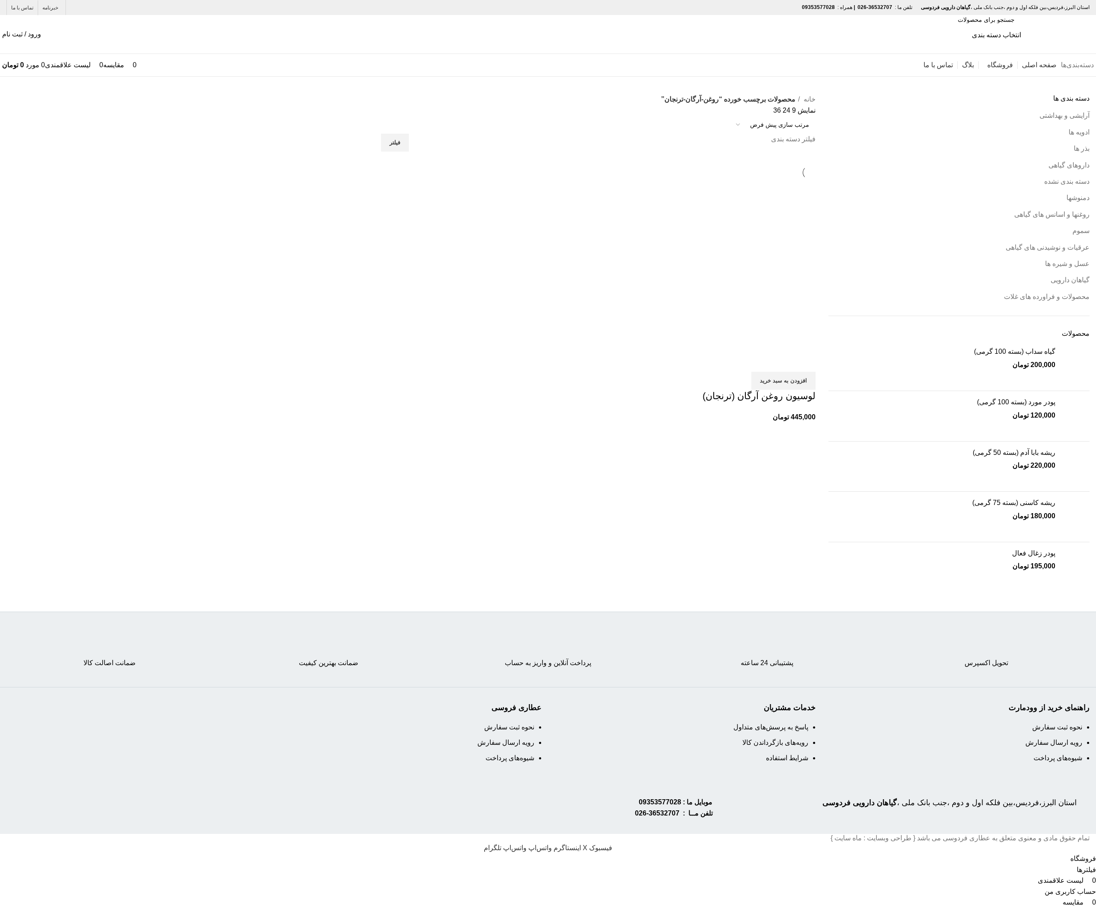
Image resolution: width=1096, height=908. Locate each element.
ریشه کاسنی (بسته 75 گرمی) (1013, 502)
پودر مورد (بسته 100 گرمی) (1016, 402)
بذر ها (1082, 148)
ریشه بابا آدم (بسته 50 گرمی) (1014, 452)
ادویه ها (1079, 132)
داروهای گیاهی (1069, 165)
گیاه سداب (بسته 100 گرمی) (1014, 351)
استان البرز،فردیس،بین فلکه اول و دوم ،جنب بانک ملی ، (949, 802)
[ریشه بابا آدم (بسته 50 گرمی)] (1076, 466)
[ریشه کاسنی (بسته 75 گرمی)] (1076, 516)
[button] (783, 381)
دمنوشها (1078, 197)
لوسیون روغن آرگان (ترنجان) (759, 396)
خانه (809, 99)
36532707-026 (657, 813)
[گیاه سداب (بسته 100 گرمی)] (1076, 365)
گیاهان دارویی (1070, 280)
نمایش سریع (781, 361)
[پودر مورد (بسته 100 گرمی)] (1076, 416)
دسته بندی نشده (1067, 181)
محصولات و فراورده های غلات (1047, 296)
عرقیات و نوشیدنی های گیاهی (1048, 247)
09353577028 (660, 802)
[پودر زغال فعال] (1076, 567)
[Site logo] (1057, 33)
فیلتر (395, 142)
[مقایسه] (805, 361)
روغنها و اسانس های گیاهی (1052, 214)
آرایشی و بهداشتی (1064, 115)
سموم (1081, 230)
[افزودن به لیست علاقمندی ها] (758, 361)
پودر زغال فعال (1033, 553)
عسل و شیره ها (1067, 263)
